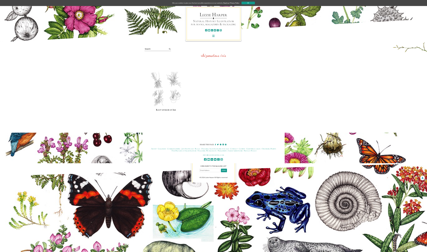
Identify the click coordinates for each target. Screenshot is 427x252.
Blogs (197, 148)
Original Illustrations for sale (215, 148)
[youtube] (209, 30)
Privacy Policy (250, 150)
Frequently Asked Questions (230, 150)
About (154, 148)
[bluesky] (215, 30)
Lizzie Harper (213, 15)
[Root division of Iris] (166, 89)
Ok (248, 3)
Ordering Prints (269, 148)
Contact (234, 148)
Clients (242, 148)
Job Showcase (188, 148)
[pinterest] (218, 30)
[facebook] (206, 30)
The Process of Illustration (183, 150)
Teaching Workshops (207, 150)
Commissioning (173, 148)
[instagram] (221, 30)
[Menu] (213, 35)
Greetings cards (253, 148)
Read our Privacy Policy (231, 3)
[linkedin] (212, 30)
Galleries (162, 148)
